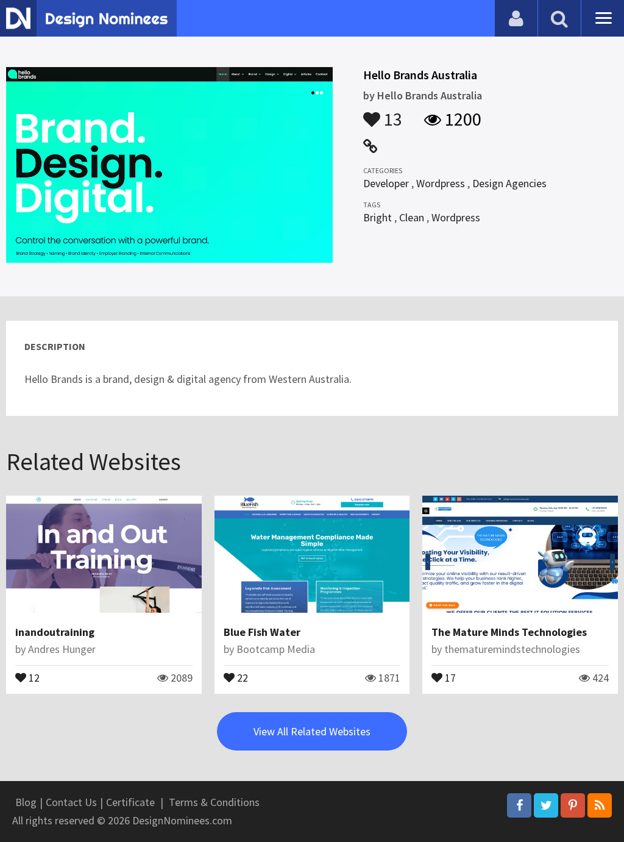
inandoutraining (54, 632)
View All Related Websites (312, 731)
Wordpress (440, 183)
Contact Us (71, 802)
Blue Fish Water (262, 632)
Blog (26, 802)
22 (241, 677)
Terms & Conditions (214, 802)
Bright (377, 217)
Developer (386, 183)
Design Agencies (509, 183)
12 (33, 677)
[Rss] (599, 805)
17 (449, 677)
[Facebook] (519, 805)
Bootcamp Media (275, 649)
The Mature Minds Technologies (509, 632)
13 (391, 113)
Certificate (130, 802)
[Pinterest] (573, 805)
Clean (411, 217)
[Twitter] (546, 805)
